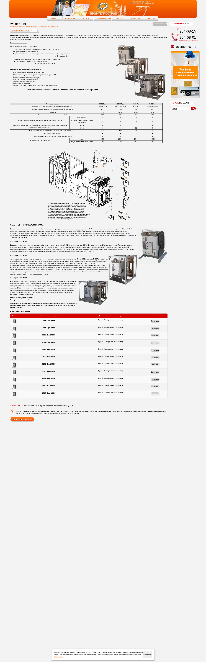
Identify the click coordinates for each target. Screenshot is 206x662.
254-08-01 (188, 37)
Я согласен (147, 655)
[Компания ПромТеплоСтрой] (103, 10)
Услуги (86, 18)
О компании (70, 18)
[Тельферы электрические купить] (185, 98)
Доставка (120, 18)
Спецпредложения (103, 18)
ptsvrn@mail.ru (185, 46)
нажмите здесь (58, 656)
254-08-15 (188, 31)
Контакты (151, 18)
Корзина (135, 18)
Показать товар (159, 24)
